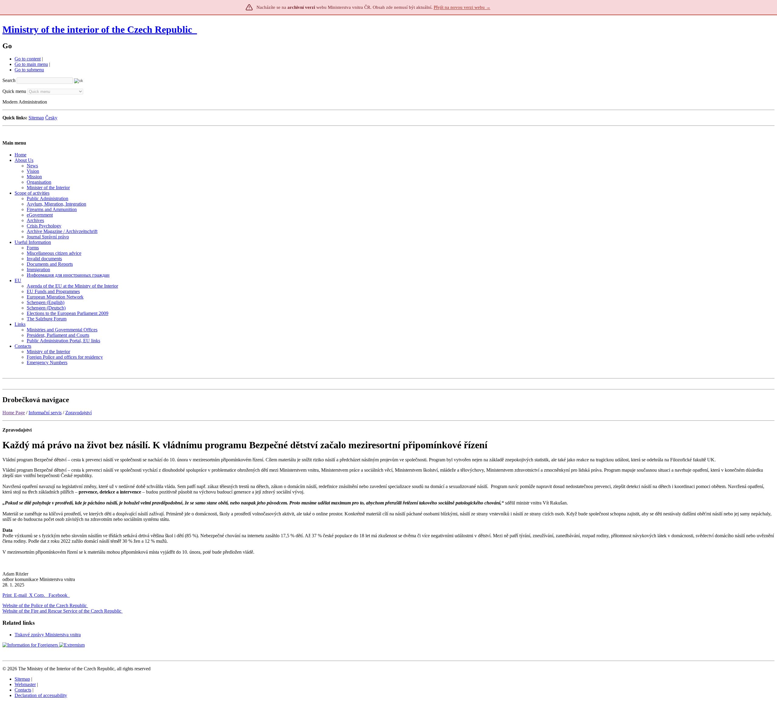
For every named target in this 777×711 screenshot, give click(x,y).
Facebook (59, 595)
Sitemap (36, 117)
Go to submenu (29, 69)
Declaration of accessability (41, 695)
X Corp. (37, 595)
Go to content (28, 58)
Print (7, 595)
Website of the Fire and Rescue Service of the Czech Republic (61, 611)
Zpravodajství (78, 412)
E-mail (20, 595)
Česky (51, 117)
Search (8, 80)
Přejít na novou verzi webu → (462, 7)
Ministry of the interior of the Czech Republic (97, 29)
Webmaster (25, 684)
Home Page (13, 412)
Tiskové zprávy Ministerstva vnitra (48, 634)
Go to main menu (31, 64)
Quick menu (14, 91)
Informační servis (45, 412)
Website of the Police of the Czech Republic (44, 605)
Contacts (23, 689)
